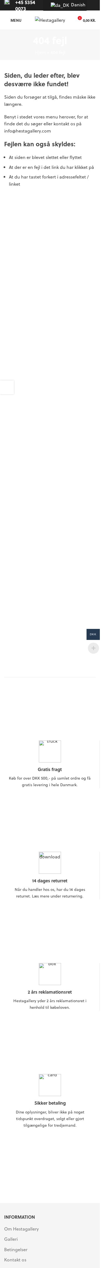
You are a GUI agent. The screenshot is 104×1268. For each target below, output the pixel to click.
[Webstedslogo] (50, 19)
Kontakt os (15, 1260)
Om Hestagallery (21, 1229)
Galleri (11, 1239)
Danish (75, 4)
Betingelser (15, 1250)
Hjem (40, 52)
